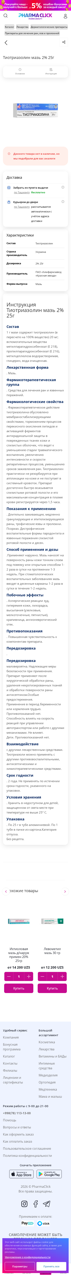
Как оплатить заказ (17, 1141)
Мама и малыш (50, 1096)
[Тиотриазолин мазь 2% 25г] (35, 110)
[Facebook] (35, 1204)
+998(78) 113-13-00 (17, 1113)
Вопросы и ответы (17, 1127)
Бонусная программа (12, 1046)
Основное (20, 73)
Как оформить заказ (18, 1134)
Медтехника (48, 1089)
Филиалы (10, 1070)
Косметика (47, 1042)
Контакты (10, 1063)
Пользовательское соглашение (27, 1148)
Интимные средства (47, 1065)
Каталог (9, 1056)
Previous (6, 891)
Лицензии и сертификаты (13, 1079)
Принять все (51, 1266)
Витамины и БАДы (52, 1056)
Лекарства (46, 1049)
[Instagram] (24, 1204)
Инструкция (51, 73)
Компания (11, 1037)
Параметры (19, 1266)
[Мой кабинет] (65, 16)
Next (65, 891)
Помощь (9, 1120)
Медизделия (48, 1075)
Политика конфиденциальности (27, 1155)
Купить (18, 988)
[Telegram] (46, 1204)
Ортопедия (47, 1082)
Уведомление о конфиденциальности (27, 1257)
